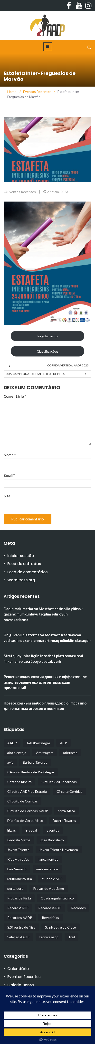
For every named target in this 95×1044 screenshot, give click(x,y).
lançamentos (48, 859)
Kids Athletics (18, 859)
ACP (63, 743)
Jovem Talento (18, 850)
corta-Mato (66, 811)
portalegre (15, 888)
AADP (12, 743)
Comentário (15, 396)
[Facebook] (68, 5)
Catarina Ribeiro (19, 782)
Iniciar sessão (20, 555)
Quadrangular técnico (57, 898)
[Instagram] (87, 5)
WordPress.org (21, 580)
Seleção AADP (18, 937)
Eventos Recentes (22, 192)
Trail (71, 937)
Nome (10, 455)
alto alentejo (16, 753)
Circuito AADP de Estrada (27, 791)
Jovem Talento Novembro (58, 850)
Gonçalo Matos (18, 840)
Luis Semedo (17, 869)
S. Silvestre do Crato (60, 927)
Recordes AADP (19, 917)
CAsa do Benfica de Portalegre (30, 772)
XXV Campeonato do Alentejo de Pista (35, 374)
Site (7, 496)
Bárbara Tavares (35, 762)
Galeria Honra (20, 984)
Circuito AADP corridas (59, 782)
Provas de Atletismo (48, 888)
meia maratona (47, 869)
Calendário (18, 968)
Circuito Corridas (69, 791)
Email (9, 475)
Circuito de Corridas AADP (27, 811)
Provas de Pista (19, 898)
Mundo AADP (52, 879)
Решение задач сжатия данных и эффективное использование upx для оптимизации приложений (45, 682)
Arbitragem (44, 753)
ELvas (11, 830)
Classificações (47, 351)
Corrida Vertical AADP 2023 (68, 365)
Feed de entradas (24, 563)
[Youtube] (78, 5)
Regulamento (47, 336)
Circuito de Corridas (22, 801)
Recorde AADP (49, 908)
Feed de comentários (27, 572)
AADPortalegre (38, 743)
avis (10, 762)
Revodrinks (50, 917)
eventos (53, 830)
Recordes (78, 908)
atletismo (70, 753)
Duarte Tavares (64, 820)
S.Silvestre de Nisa (21, 927)
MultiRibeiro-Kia (19, 879)
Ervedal (31, 830)
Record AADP (17, 908)
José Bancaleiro (52, 840)
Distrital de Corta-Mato (25, 820)
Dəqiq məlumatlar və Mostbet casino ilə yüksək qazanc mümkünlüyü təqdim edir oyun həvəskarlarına (43, 614)
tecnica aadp (48, 937)
